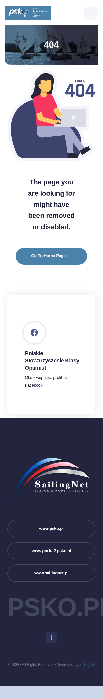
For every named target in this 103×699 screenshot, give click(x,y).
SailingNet (87, 664)
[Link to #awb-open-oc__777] (91, 13)
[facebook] (51, 637)
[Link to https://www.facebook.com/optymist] (34, 333)
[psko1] (28, 7)
